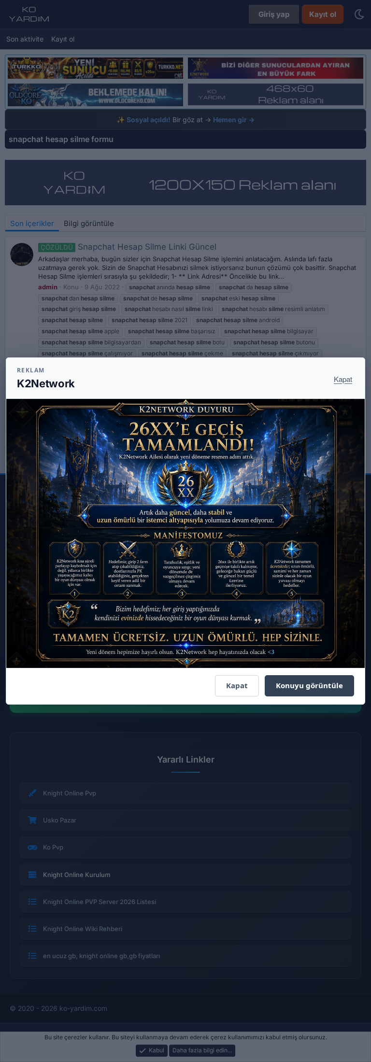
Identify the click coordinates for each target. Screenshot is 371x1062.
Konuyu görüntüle (309, 685)
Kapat (343, 379)
